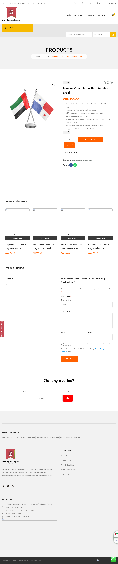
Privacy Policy (99, 349)
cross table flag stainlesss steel (81, 160)
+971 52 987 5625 (40, 3)
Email (90, 332)
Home (68, 15)
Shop (10, 28)
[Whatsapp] (13, 486)
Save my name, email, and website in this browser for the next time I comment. (87, 345)
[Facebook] (8, 486)
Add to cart (90, 139)
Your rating (66, 296)
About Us (78, 15)
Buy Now (69, 145)
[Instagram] (3, 486)
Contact (102, 15)
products (90, 15)
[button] (110, 201)
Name (63, 332)
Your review (66, 311)
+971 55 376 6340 (27, 510)
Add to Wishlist (71, 152)
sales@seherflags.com (20, 3)
